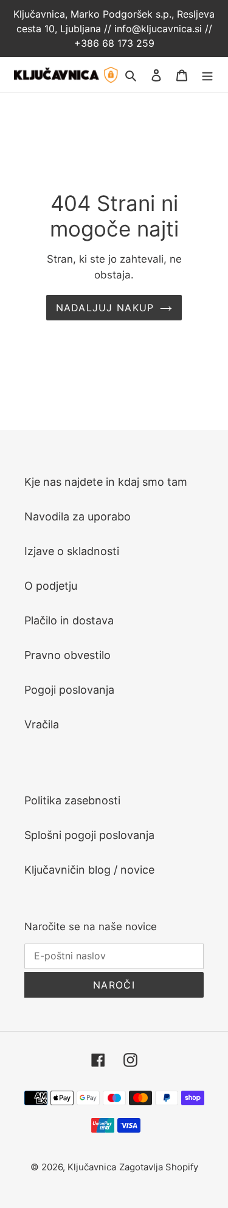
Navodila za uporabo (77, 516)
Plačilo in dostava (69, 620)
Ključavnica (91, 1167)
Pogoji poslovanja (69, 689)
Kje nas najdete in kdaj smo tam (105, 481)
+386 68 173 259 (114, 43)
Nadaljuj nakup (105, 308)
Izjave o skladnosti (71, 551)
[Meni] (207, 74)
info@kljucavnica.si (159, 28)
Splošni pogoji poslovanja (89, 835)
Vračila (41, 724)
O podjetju (50, 585)
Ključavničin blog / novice (89, 869)
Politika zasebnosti (72, 800)
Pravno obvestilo (67, 655)
